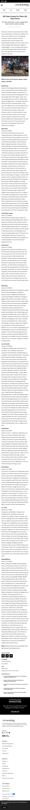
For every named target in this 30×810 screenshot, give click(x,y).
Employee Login (5, 791)
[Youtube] (5, 1)
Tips (11, 10)
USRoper (4, 763)
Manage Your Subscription (8, 778)
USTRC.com (4, 771)
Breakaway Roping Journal (7, 743)
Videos (25, 10)
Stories (17, 10)
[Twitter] (7, 732)
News (4, 10)
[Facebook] (2, 1)
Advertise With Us (6, 788)
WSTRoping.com (5, 768)
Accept (4, 807)
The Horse (4, 751)
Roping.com (4, 761)
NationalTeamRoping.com (7, 773)
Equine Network (5, 786)
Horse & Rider (5, 748)
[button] (3, 656)
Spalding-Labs (5, 766)
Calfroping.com (5, 753)
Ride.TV (3, 775)
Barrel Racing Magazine (7, 746)
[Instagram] (3, 1)
